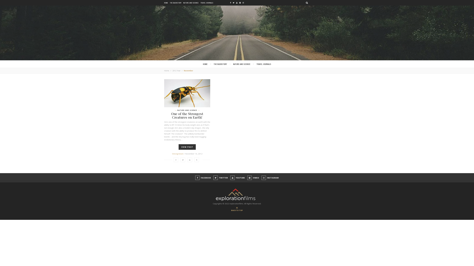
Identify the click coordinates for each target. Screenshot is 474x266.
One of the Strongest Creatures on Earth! (187, 115)
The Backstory (175, 3)
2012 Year (176, 70)
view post (187, 147)
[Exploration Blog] (237, 195)
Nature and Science (191, 3)
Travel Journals (206, 3)
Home (166, 3)
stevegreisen (177, 153)
